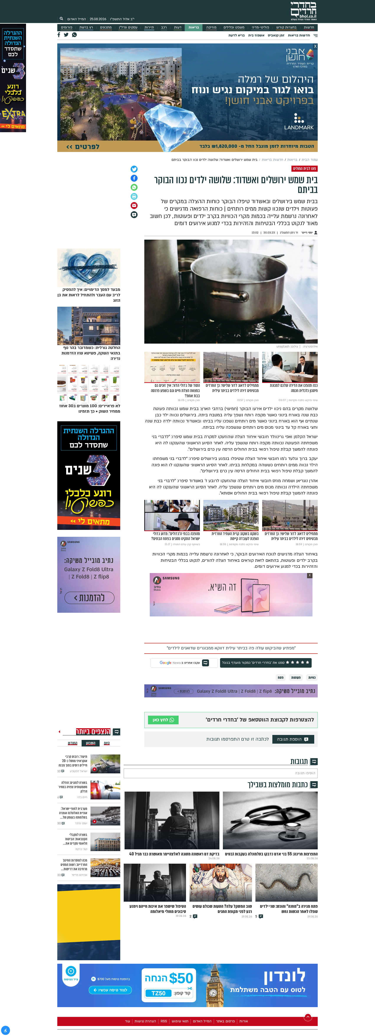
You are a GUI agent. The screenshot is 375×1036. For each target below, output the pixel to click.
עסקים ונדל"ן (128, 27)
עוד (127, 1021)
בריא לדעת (237, 35)
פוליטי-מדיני (260, 27)
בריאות (194, 27)
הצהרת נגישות (145, 1021)
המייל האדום (76, 19)
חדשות (309, 27)
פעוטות (296, 677)
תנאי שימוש (180, 1021)
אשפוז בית (256, 35)
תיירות (149, 27)
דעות (177, 27)
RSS (164, 1021)
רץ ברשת (86, 27)
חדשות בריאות (299, 35)
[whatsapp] (134, 187)
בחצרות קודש (286, 27)
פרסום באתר (225, 1021)
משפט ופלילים (234, 27)
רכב (164, 27)
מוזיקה (211, 27)
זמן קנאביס (276, 35)
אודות (243, 1021)
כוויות (312, 677)
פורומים (66, 27)
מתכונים (106, 27)
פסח (280, 677)
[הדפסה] (134, 196)
